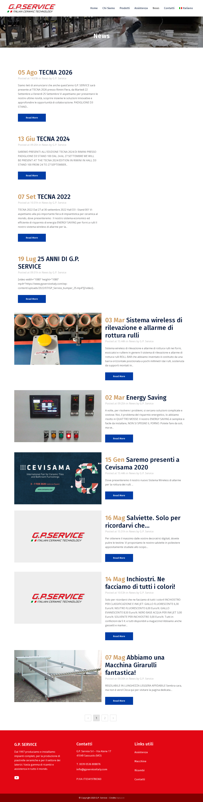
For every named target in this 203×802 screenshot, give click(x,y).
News (45, 78)
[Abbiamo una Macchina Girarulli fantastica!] (58, 676)
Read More (32, 117)
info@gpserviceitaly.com (91, 769)
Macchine (140, 761)
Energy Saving (146, 397)
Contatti (139, 779)
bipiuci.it (120, 797)
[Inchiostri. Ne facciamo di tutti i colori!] (58, 598)
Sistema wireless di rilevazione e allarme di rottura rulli (143, 327)
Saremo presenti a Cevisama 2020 (142, 463)
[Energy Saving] (58, 416)
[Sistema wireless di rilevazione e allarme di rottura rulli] (58, 339)
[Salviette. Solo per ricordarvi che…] (58, 537)
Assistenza (141, 752)
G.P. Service (59, 78)
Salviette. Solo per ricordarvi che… (142, 521)
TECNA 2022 (54, 197)
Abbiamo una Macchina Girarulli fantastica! (135, 665)
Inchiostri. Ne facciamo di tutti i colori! (140, 583)
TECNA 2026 (55, 72)
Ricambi (139, 770)
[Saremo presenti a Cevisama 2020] (58, 478)
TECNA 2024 (53, 139)
